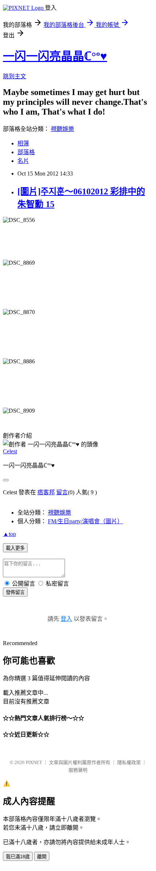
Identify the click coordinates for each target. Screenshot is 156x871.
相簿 (23, 143)
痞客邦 (46, 492)
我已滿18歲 (18, 856)
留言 (62, 492)
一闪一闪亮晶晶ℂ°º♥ (55, 56)
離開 (41, 856)
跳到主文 (14, 76)
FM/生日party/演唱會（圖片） (85, 521)
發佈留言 (15, 592)
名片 (23, 161)
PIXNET (34, 762)
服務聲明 (78, 770)
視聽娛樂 (62, 129)
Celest (10, 451)
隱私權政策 (129, 762)
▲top (9, 534)
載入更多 (15, 548)
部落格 (26, 152)
